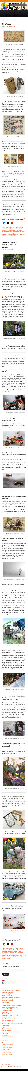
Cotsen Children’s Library (14, 15)
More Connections (10, 227)
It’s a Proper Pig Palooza (8, 994)
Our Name (4, 15)
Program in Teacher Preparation (15, 62)
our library (12, 61)
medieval (10, 231)
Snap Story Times (6, 1051)
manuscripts (5, 231)
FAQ (18, 12)
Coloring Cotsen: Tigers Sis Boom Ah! (11, 1005)
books (3, 951)
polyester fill (6, 805)
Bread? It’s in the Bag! (7, 995)
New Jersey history (17, 231)
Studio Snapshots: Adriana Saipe (10, 1007)
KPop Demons (5, 1035)
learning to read (12, 955)
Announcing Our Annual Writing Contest (12, 1023)
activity (20, 948)
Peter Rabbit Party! (6, 1030)
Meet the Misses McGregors (8, 1020)
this (12, 108)
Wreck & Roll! (5, 1022)
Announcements (6, 1042)
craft (23, 951)
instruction (19, 230)
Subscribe (6, 974)
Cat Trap (15, 951)
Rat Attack (15, 957)
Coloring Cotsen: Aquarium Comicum (11, 1032)
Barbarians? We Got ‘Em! (8, 1037)
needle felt (7, 957)
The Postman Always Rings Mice (10, 1015)
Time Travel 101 (8, 24)
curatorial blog (21, 218)
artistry (3, 949)
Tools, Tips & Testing (7, 1054)
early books (14, 952)
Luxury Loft (5, 1033)
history (9, 230)
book (22, 949)
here (20, 148)
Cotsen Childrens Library (9, 983)
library (17, 955)
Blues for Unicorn (17, 949)
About (8, 12)
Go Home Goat (11, 954)
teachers (17, 234)
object (23, 231)
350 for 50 (4, 1012)
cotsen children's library (7, 228)
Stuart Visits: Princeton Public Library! (11, 997)
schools (13, 234)
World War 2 (10, 236)
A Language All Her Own (8, 1013)
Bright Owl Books (9, 951)
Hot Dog (16, 954)
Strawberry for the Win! (7, 1000)
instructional (21, 954)
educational (4, 230)
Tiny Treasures (5, 1002)
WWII (15, 236)
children (19, 951)
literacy (21, 955)
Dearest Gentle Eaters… (7, 1010)
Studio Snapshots (6, 1052)
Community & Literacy (7, 999)
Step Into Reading (6, 958)
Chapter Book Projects (7, 1044)
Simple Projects (6, 1049)
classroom (21, 227)
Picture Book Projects (7, 1047)
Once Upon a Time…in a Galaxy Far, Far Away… (13, 1018)
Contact (13, 12)
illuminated (13, 230)
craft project (5, 952)
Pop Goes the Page (5, 1064)
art (22, 948)
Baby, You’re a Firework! (8, 992)
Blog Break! (5, 989)
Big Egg (11, 949)
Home (3, 12)
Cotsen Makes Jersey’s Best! (9, 1017)
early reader (20, 952)
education (21, 228)
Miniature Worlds (6, 1004)
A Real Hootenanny (6, 1028)
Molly (3, 296)
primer (11, 957)
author (7, 949)
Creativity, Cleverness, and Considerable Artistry (11, 244)
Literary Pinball (5, 1025)
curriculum (15, 228)
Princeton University (6, 233)
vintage (5, 236)
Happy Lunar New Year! (7, 1027)
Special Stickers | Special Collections (11, 990)
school (9, 234)
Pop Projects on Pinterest (10, 981)
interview (4, 955)
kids (7, 955)
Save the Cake (22, 957)
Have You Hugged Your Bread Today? (11, 1008)
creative (10, 952)
